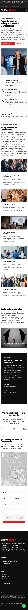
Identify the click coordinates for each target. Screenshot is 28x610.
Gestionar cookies (15, 6)
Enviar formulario (14, 521)
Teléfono (17, 498)
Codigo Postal (6, 504)
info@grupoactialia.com (6, 566)
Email (4, 498)
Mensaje (5, 509)
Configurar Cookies (5, 583)
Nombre (5, 492)
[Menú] (26, 10)
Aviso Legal (3, 574)
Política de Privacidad (18, 517)
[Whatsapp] (24, 606)
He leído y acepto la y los (14, 518)
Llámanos (19, 43)
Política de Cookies (5, 576)
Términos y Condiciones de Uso (13, 518)
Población (17, 504)
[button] (14, 469)
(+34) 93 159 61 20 (5, 563)
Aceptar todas (4, 6)
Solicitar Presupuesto (7, 43)
